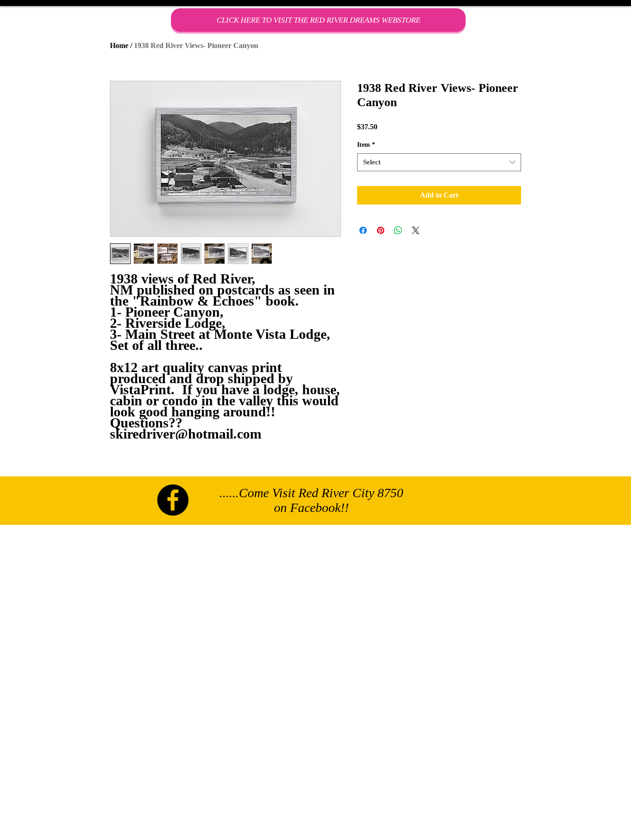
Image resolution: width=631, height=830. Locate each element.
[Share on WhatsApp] (398, 230)
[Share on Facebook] (363, 230)
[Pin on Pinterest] (380, 230)
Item (366, 144)
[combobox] (439, 162)
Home (119, 45)
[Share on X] (415, 230)
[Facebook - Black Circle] (172, 500)
